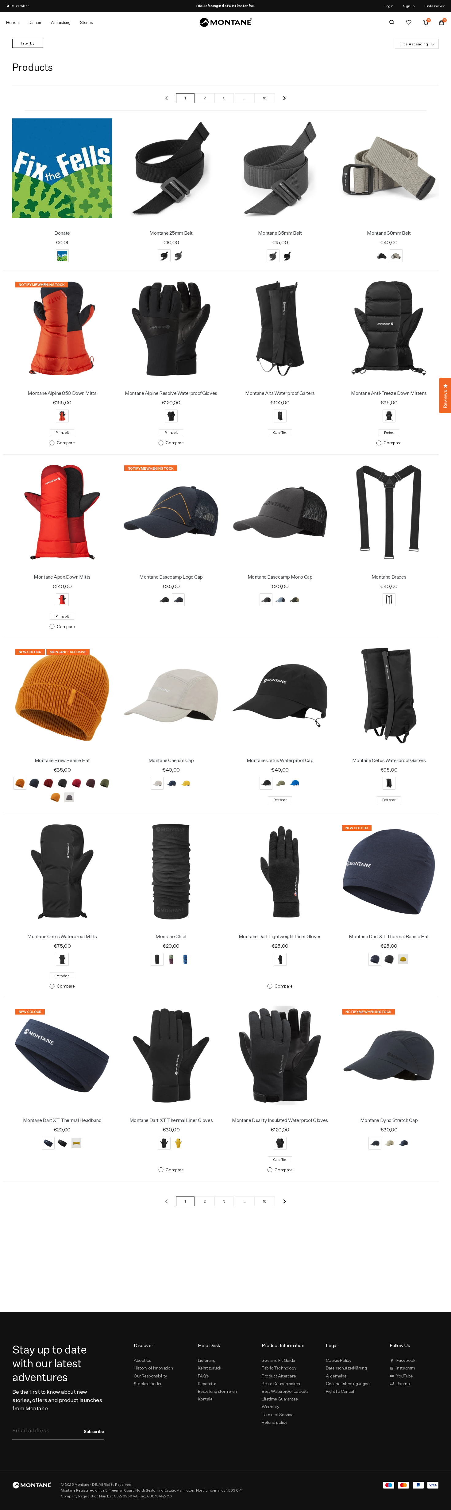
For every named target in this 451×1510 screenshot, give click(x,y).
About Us (142, 1360)
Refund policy (274, 1422)
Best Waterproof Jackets (285, 1391)
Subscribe (94, 1431)
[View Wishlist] (409, 22)
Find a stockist (434, 6)
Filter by (27, 43)
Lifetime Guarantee (280, 1398)
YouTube (404, 1375)
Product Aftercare (279, 1375)
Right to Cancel (340, 1391)
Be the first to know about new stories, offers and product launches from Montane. (57, 1400)
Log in (388, 6)
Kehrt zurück (209, 1368)
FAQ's (203, 1375)
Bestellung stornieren (217, 1391)
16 (264, 98)
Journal (403, 1383)
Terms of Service (277, 1414)
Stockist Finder (148, 1383)
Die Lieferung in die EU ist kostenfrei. (225, 6)
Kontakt (205, 1398)
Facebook (405, 1360)
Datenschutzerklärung (346, 1368)
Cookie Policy (339, 1360)
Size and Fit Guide (278, 1360)
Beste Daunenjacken (281, 1383)
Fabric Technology (279, 1368)
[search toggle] (392, 22)
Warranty (270, 1406)
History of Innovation (153, 1368)
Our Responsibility (150, 1375)
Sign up (408, 6)
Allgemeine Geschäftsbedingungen (348, 1379)
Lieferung (206, 1360)
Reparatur (207, 1383)
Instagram (405, 1368)
